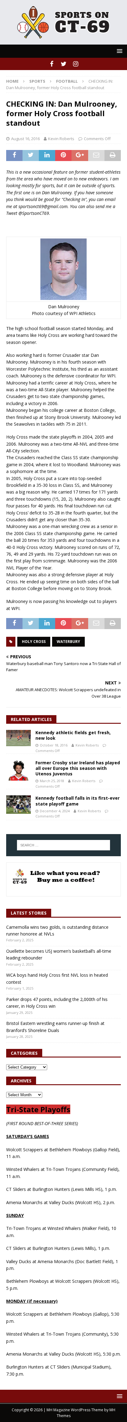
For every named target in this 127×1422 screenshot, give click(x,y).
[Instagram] (75, 64)
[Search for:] (63, 845)
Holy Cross (34, 641)
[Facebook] (51, 64)
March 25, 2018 (52, 780)
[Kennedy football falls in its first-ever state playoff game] (18, 804)
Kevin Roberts (61, 138)
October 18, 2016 (54, 745)
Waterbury (68, 641)
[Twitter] (63, 64)
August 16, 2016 (25, 138)
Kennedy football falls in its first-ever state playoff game (77, 800)
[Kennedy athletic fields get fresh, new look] (18, 738)
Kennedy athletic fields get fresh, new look (73, 735)
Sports (37, 81)
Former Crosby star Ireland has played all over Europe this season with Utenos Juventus (77, 768)
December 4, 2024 (55, 811)
